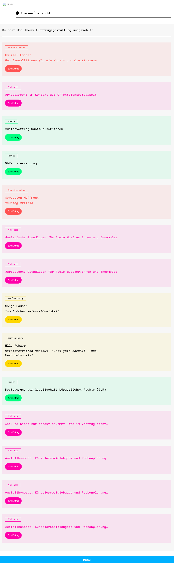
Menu (87, 559)
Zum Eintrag (13, 68)
